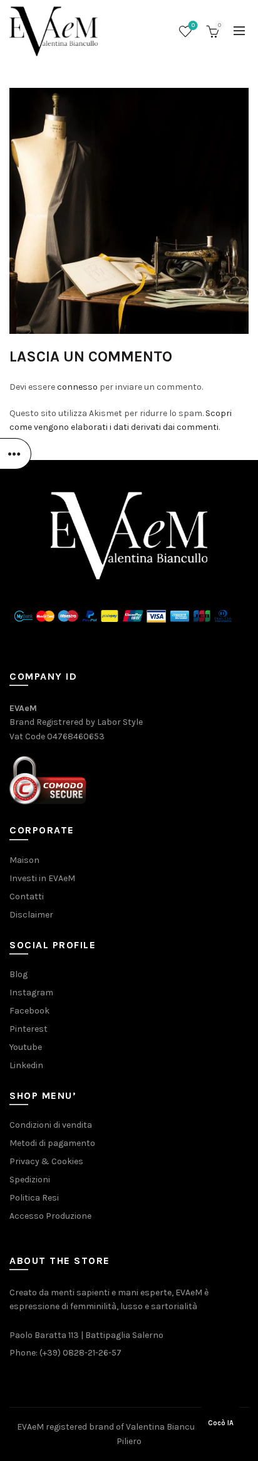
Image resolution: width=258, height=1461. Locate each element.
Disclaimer (31, 914)
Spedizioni (29, 1179)
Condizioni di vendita (50, 1125)
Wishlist (193, 25)
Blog (18, 974)
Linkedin (26, 1065)
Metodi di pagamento (52, 1143)
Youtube (25, 1047)
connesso (77, 387)
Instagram (31, 992)
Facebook (29, 1010)
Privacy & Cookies (46, 1161)
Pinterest (28, 1029)
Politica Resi (34, 1197)
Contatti (26, 896)
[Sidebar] (15, 453)
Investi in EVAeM (42, 878)
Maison (24, 860)
